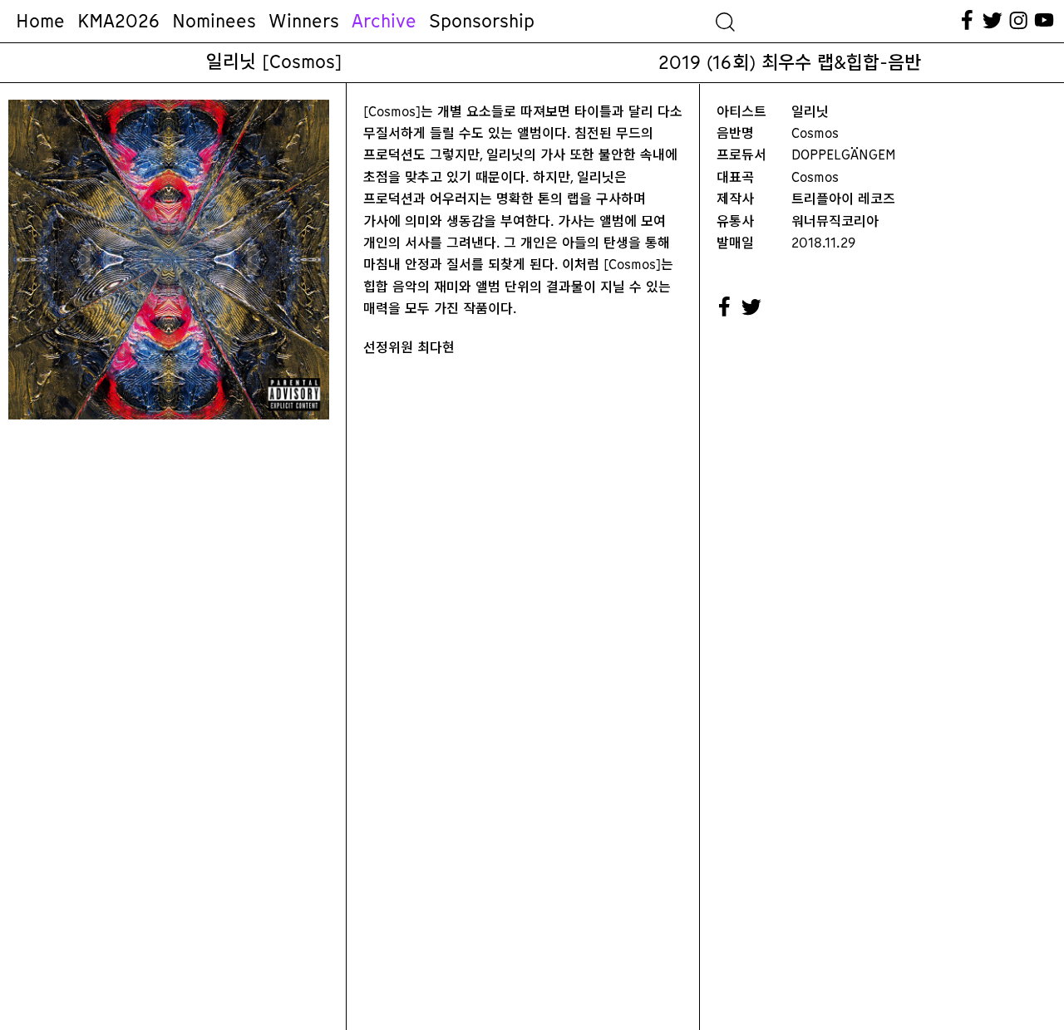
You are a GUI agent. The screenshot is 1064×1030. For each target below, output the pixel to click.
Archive (384, 20)
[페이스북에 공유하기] (724, 307)
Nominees (214, 20)
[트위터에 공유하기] (752, 307)
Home (40, 20)
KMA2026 (118, 20)
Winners (303, 20)
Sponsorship (481, 20)
